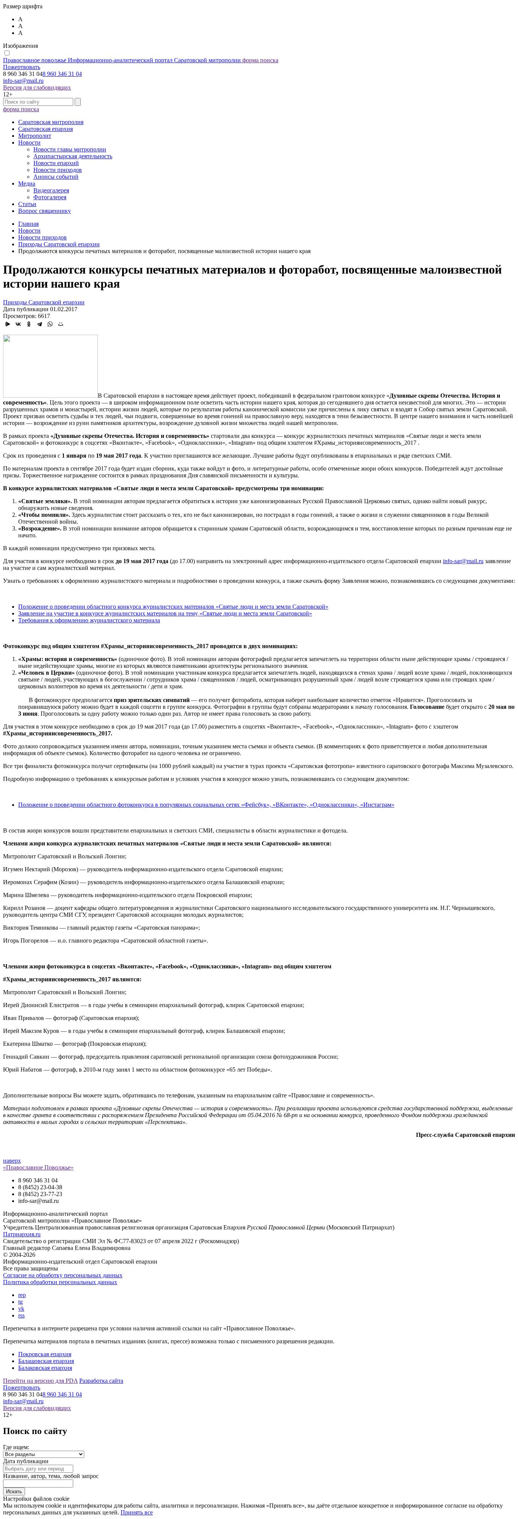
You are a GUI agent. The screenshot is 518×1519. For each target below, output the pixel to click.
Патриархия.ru (22, 1234)
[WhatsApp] (50, 324)
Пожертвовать (21, 67)
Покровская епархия (44, 1354)
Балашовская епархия (46, 1361)
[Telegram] (39, 324)
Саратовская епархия (45, 129)
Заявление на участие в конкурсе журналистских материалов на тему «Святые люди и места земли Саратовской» (165, 613)
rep (22, 1295)
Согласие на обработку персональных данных (62, 1275)
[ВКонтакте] (18, 324)
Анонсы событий (55, 176)
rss (21, 1315)
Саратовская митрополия (50, 122)
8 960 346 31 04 (62, 74)
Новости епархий (56, 163)
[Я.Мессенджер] (7, 324)
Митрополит (34, 135)
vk (21, 1308)
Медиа (26, 183)
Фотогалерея (49, 197)
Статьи (27, 204)
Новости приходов (57, 170)
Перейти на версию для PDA (40, 1380)
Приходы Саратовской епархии (44, 302)
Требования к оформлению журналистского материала (89, 620)
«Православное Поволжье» (38, 1167)
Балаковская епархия (45, 1368)
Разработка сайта (101, 1380)
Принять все (137, 1512)
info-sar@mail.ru (23, 80)
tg (20, 1302)
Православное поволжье (122, 60)
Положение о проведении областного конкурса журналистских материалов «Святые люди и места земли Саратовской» (173, 606)
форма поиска (260, 60)
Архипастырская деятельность (72, 156)
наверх (12, 1160)
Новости (29, 142)
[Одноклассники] (28, 324)
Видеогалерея (51, 190)
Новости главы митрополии (69, 149)
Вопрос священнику (44, 211)
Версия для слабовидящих (37, 87)
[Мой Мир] (60, 324)
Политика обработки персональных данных (60, 1282)
